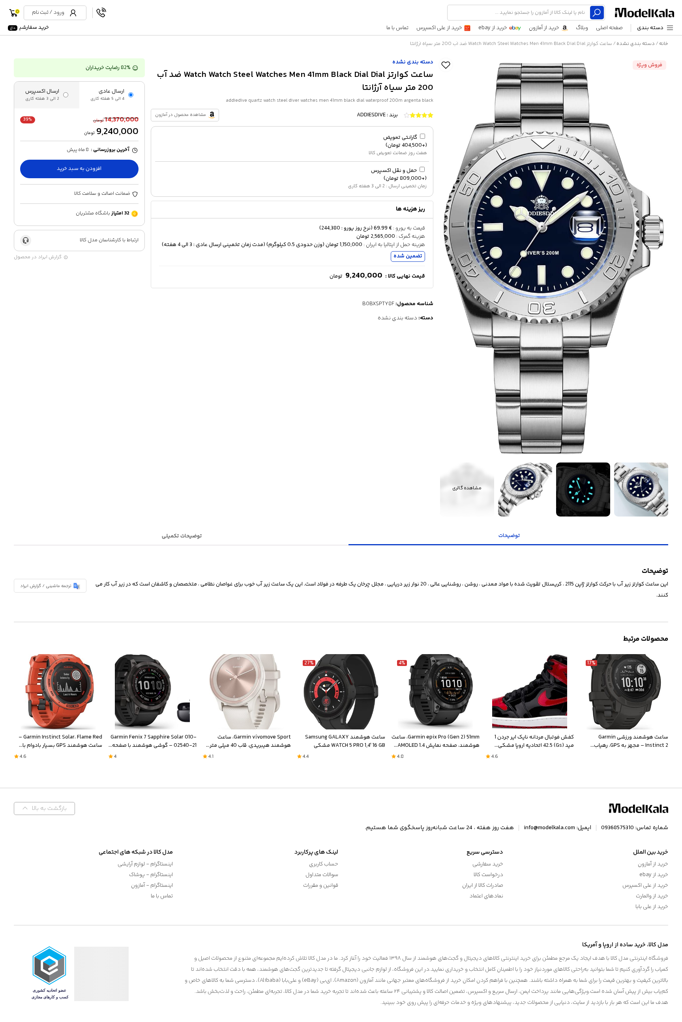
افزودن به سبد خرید (79, 169)
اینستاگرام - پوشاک (151, 875)
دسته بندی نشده (635, 44)
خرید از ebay (492, 28)
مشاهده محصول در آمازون (180, 115)
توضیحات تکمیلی (182, 536)
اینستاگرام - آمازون (152, 885)
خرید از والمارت (652, 896)
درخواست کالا (488, 875)
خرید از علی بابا (651, 907)
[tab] (509, 536)
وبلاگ (582, 28)
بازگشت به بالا (49, 808)
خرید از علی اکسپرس (439, 28)
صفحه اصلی (609, 28)
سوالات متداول (321, 875)
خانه (663, 44)
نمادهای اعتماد (486, 896)
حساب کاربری (323, 864)
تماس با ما (397, 28)
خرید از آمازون (544, 28)
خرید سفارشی (29, 27)
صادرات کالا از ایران (482, 885)
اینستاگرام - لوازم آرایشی (145, 864)
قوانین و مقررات (320, 885)
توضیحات (509, 536)
